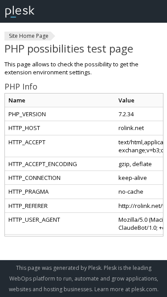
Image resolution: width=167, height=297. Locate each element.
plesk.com (144, 289)
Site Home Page (29, 36)
